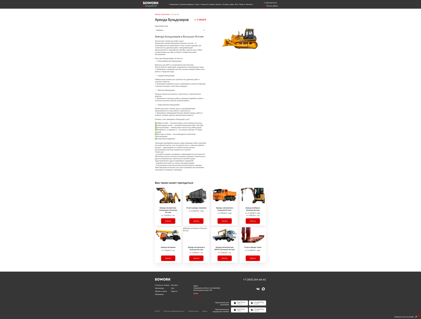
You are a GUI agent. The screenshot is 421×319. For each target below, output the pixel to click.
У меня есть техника (207, 4)
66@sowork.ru (198, 296)
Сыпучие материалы (186, 4)
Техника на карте (161, 291)
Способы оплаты (193, 311)
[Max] (263, 289)
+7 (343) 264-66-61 (270, 3)
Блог (236, 4)
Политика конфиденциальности (173, 311)
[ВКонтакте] (258, 289)
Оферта (204, 311)
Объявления (159, 294)
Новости (242, 4)
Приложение (159, 288)
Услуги (197, 4)
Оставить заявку (228, 4)
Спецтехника (173, 4)
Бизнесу (218, 4)
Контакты (249, 4)
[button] (168, 221)
